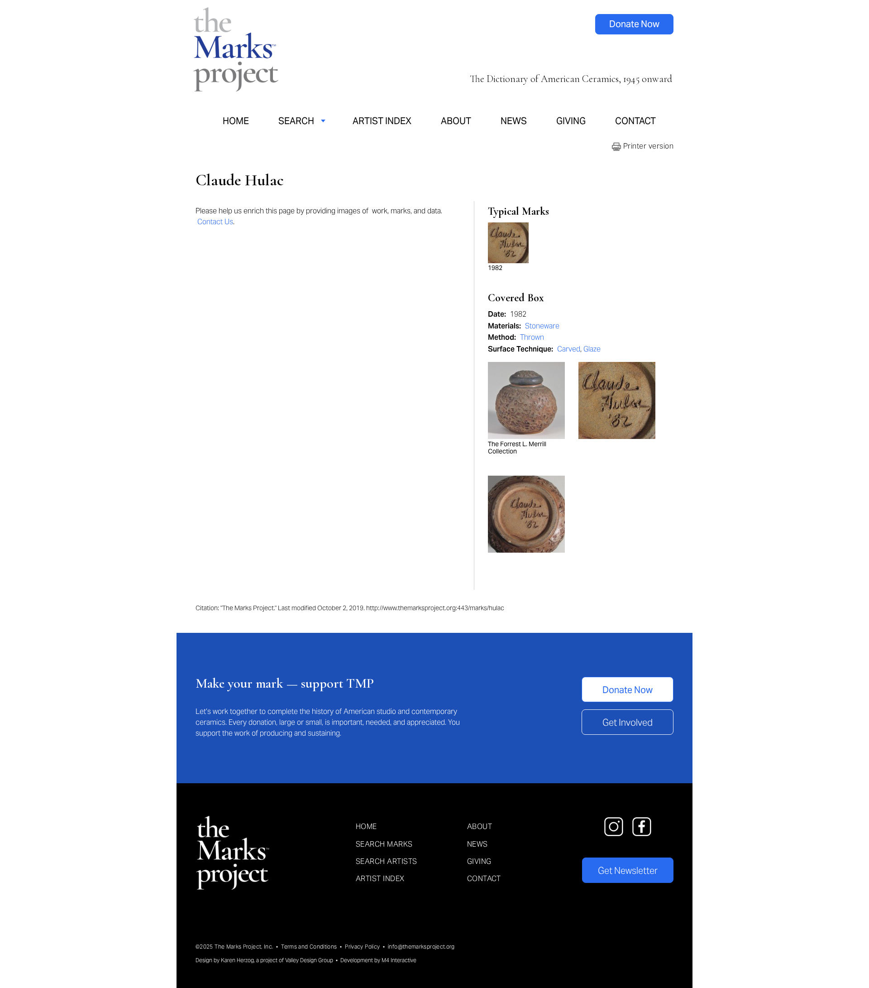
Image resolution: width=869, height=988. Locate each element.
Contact (635, 121)
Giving (571, 121)
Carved (568, 349)
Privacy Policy (362, 946)
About (456, 121)
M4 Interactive (399, 960)
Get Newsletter (628, 871)
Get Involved (627, 722)
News (514, 121)
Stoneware (542, 326)
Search (296, 121)
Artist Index (382, 121)
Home (236, 121)
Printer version (647, 146)
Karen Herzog (237, 960)
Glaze (592, 349)
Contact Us (215, 222)
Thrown (532, 337)
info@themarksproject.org (421, 946)
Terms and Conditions (309, 946)
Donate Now (634, 24)
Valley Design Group (309, 960)
